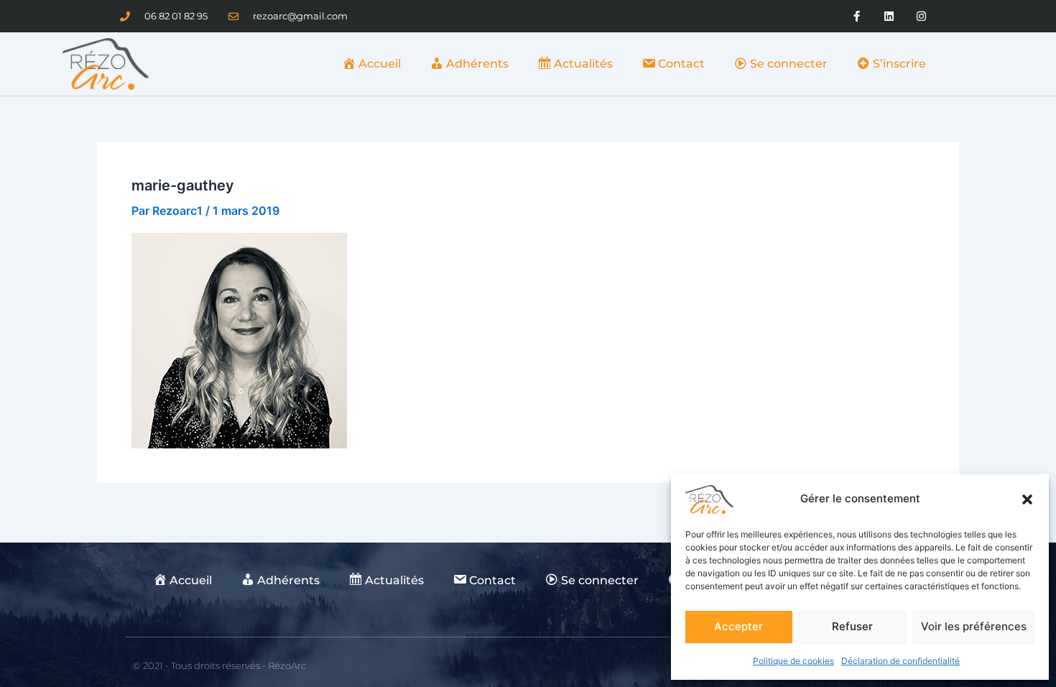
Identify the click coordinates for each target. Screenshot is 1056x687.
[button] (1027, 499)
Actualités (583, 63)
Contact (681, 63)
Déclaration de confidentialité (900, 660)
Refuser (852, 626)
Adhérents (477, 63)
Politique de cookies (793, 660)
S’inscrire (899, 63)
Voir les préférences (974, 626)
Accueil (379, 63)
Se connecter (789, 63)
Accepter (738, 626)
